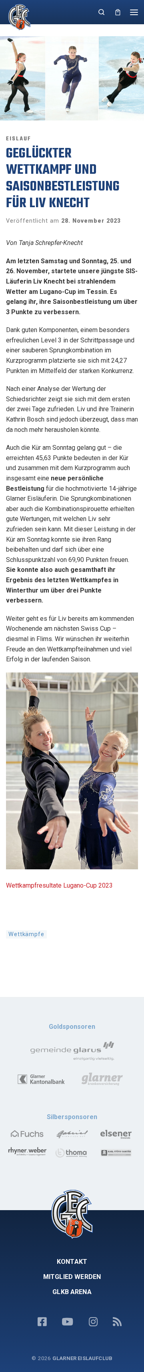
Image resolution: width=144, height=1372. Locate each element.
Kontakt (72, 1261)
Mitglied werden (72, 1277)
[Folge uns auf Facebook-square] (42, 1322)
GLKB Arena (72, 1292)
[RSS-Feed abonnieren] (117, 1322)
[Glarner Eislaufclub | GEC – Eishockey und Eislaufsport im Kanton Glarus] (17, 16)
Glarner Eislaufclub (82, 1358)
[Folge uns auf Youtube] (67, 1322)
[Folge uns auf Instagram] (93, 1322)
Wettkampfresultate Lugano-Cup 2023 (59, 885)
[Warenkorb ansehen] (118, 12)
